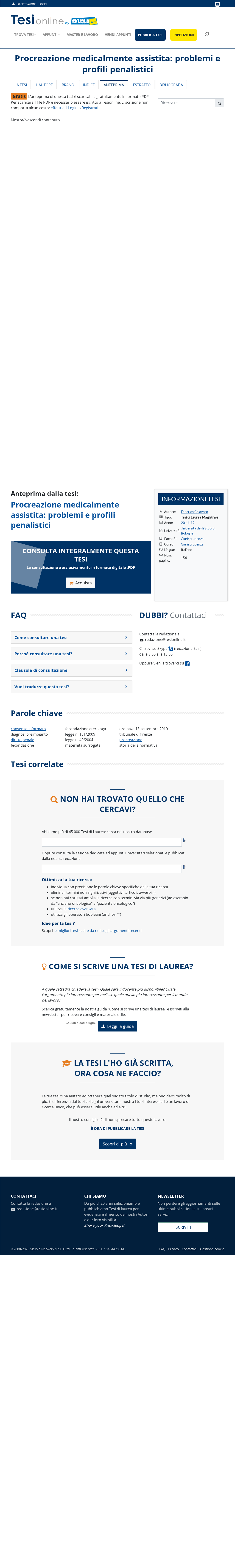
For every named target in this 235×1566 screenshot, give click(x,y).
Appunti (50, 34)
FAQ (162, 1249)
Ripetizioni (183, 34)
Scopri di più (115, 1144)
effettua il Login (64, 107)
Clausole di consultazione (40, 670)
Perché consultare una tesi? (43, 653)
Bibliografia (171, 84)
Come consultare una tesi (41, 637)
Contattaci (189, 1249)
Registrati (90, 107)
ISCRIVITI (182, 1227)
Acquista (83, 583)
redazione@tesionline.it (165, 639)
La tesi (21, 84)
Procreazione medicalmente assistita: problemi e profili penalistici (65, 514)
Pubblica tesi (150, 34)
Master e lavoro (82, 34)
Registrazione (26, 4)
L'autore (44, 84)
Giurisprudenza (192, 539)
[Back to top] (227, 1558)
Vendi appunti (118, 34)
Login (43, 4)
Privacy (173, 1249)
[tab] (71, 638)
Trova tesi (24, 34)
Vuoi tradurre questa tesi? (41, 686)
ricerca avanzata (81, 908)
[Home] (55, 20)
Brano (68, 84)
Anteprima (114, 84)
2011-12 (188, 523)
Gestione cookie (212, 1249)
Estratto (142, 84)
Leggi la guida (120, 1026)
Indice (89, 84)
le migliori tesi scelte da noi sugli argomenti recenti (98, 930)
